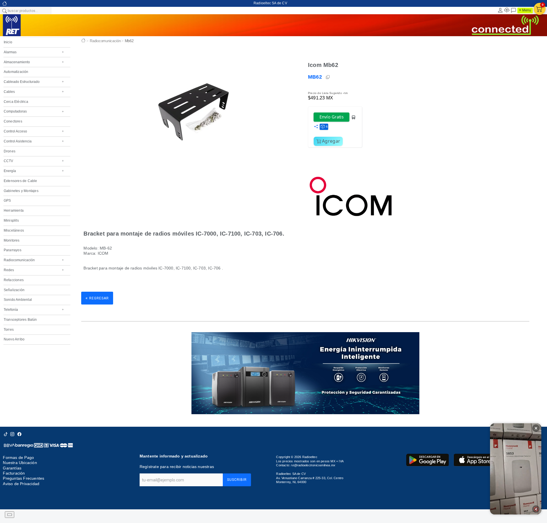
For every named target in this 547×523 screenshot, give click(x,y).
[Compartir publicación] (316, 126)
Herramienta (14, 211)
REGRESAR (97, 298)
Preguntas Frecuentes (23, 478)
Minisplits (11, 220)
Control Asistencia (34, 141)
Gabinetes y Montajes (21, 191)
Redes (34, 270)
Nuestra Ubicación (20, 462)
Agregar (331, 141)
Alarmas (34, 52)
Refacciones (14, 280)
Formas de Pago (18, 457)
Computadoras (34, 111)
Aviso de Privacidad (21, 483)
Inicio (8, 42)
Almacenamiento (34, 62)
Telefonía (34, 310)
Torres (9, 330)
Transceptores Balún (20, 320)
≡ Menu (525, 10)
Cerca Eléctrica (16, 102)
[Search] (4, 10)
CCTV (34, 161)
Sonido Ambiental (18, 300)
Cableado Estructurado (34, 82)
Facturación (14, 473)
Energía (34, 171)
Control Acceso (34, 131)
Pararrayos (12, 250)
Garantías (12, 468)
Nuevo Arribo (14, 339)
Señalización (14, 290)
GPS (7, 201)
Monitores (12, 240)
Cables (34, 92)
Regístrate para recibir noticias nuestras (177, 466)
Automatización (16, 72)
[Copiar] (328, 77)
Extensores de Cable (20, 181)
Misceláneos (14, 230)
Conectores (13, 121)
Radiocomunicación (34, 260)
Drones (9, 151)
